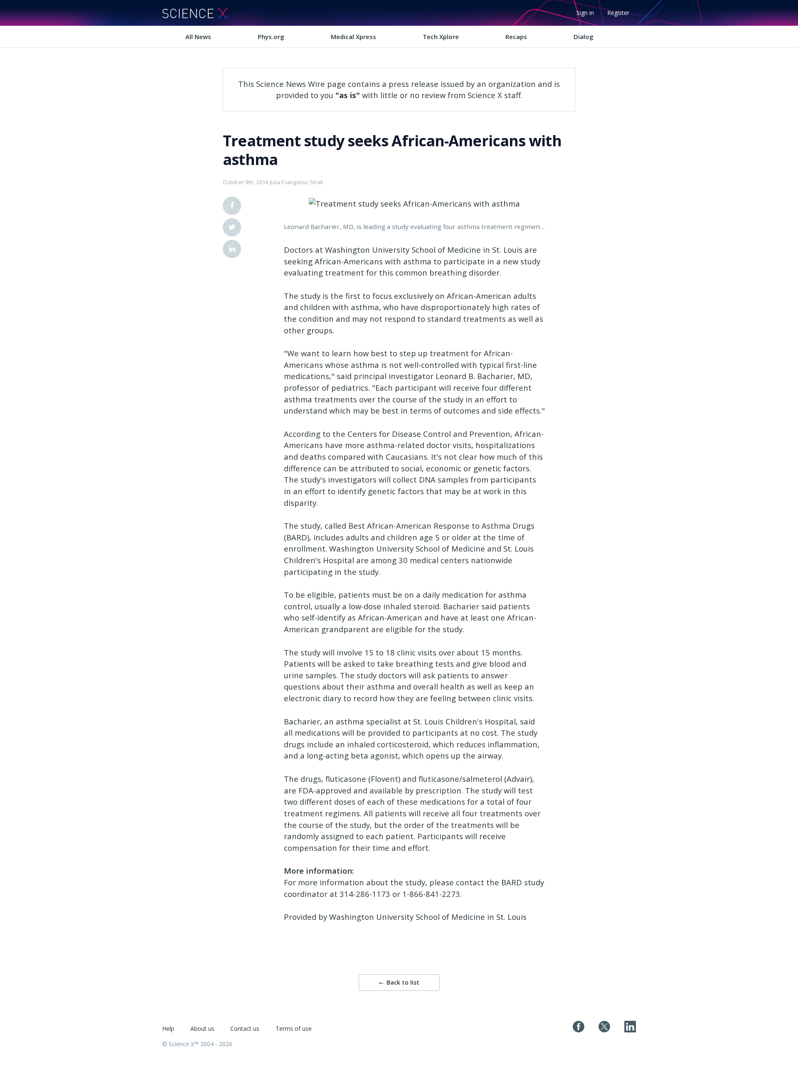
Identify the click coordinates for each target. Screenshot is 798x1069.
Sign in (585, 13)
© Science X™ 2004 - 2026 (197, 1044)
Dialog (584, 36)
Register (618, 13)
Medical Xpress (353, 36)
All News (198, 36)
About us (202, 1028)
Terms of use (294, 1028)
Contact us (244, 1028)
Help (168, 1028)
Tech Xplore (441, 36)
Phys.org (271, 36)
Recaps (516, 36)
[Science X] (195, 13)
